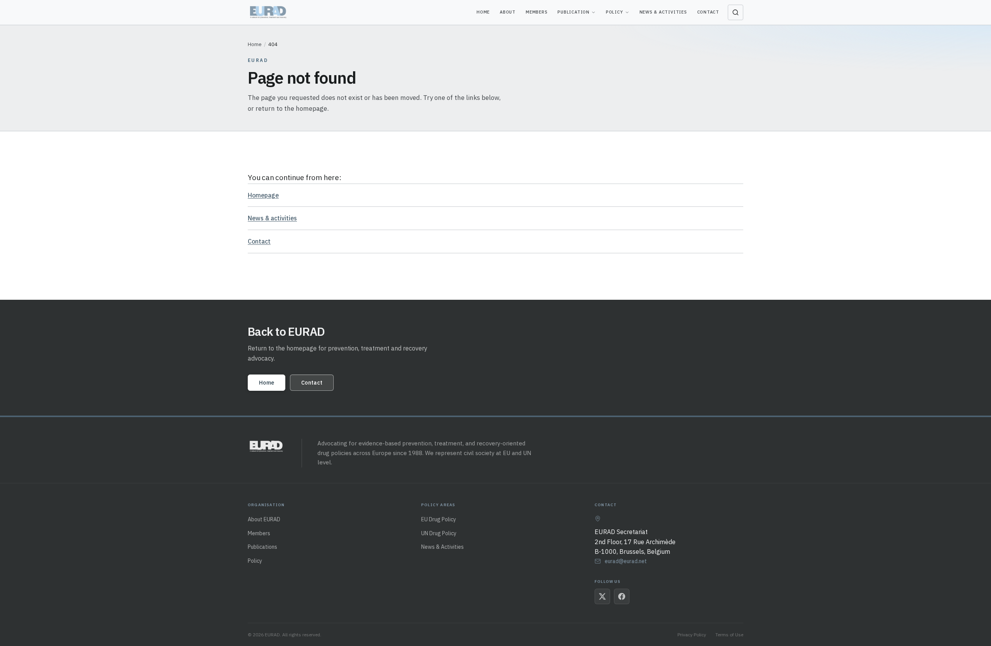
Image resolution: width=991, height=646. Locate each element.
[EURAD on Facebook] (621, 596)
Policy (614, 12)
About (508, 12)
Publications (262, 546)
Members (536, 12)
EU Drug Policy (438, 519)
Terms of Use (729, 634)
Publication (573, 12)
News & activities (272, 218)
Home (483, 12)
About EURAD (264, 519)
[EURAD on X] (602, 596)
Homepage (263, 195)
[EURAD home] (269, 12)
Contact (708, 12)
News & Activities (663, 12)
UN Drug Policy (438, 533)
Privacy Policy (691, 634)
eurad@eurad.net (626, 561)
